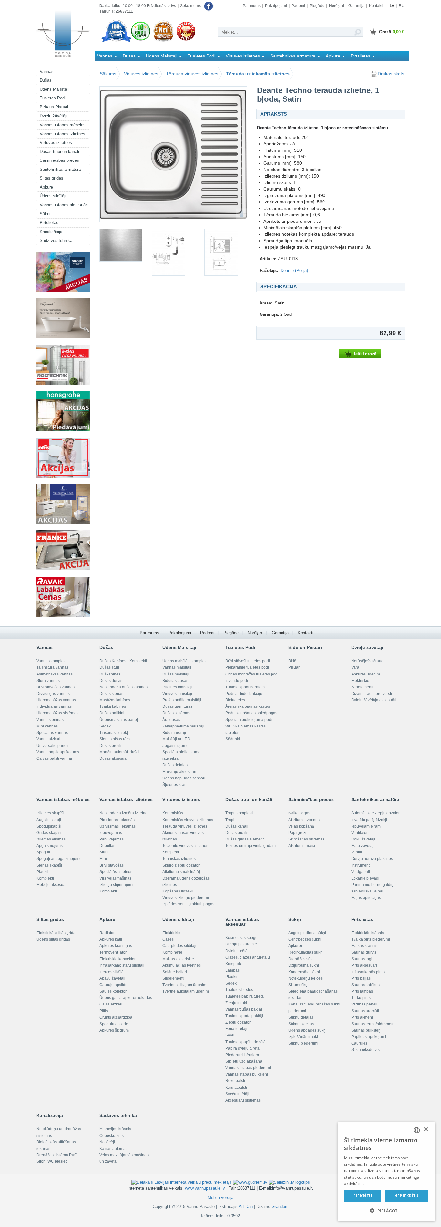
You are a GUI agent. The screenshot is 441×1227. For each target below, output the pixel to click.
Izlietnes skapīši (50, 813)
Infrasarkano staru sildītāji (121, 965)
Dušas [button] (130, 55)
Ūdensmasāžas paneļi (119, 719)
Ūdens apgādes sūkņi (307, 1030)
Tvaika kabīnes (112, 706)
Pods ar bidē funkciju (243, 693)
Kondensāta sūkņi (304, 972)
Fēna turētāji (236, 1028)
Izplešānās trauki (303, 1037)
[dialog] (386, 1171)
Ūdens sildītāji (53, 195)
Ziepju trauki (236, 1003)
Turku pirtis (361, 997)
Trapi (229, 820)
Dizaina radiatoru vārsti (371, 693)
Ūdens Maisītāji (54, 89)
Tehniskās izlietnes (179, 858)
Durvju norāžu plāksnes (372, 858)
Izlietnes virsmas (51, 839)
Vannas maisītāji (176, 667)
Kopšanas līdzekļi (177, 891)
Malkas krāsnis (364, 945)
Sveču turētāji (237, 1094)
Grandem (280, 1206)
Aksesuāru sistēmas (243, 1100)
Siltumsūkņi (298, 985)
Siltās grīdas (51, 178)
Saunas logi (361, 959)
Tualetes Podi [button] (202, 55)
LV (392, 6)
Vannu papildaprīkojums (57, 752)
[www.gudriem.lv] (250, 1182)
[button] (386, 1210)
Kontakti (376, 6)
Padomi (298, 6)
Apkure (46, 187)
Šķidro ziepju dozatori (181, 865)
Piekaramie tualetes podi (247, 667)
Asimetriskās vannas (54, 674)
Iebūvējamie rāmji (367, 826)
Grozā (391, 31)
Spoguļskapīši (48, 826)
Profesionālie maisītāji (181, 700)
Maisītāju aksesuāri (179, 771)
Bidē (292, 661)
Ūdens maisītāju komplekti (185, 661)
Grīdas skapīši (48, 832)
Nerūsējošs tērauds (368, 661)
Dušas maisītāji (175, 674)
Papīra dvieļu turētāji (243, 1048)
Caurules (359, 1043)
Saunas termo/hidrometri (373, 1024)
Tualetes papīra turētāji (245, 996)
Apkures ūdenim (365, 674)
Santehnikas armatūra (60, 169)
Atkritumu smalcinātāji (181, 872)
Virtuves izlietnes (56, 142)
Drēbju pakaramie (241, 944)
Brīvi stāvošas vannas (55, 687)
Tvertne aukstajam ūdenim (185, 991)
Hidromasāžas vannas (56, 700)
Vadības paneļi (364, 1004)
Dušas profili (110, 745)
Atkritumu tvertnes (304, 820)
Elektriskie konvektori (118, 959)
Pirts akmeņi (362, 1017)
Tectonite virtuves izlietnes (185, 845)
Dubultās (107, 845)
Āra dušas (171, 719)
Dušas (46, 80)
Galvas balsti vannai (54, 758)
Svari (229, 1035)
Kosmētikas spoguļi (242, 937)
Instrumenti (361, 865)
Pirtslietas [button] (361, 55)
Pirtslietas (49, 222)
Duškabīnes (109, 674)
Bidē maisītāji (174, 732)
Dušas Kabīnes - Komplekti (123, 661)
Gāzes (168, 939)
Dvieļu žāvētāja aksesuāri (373, 700)
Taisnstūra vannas (52, 667)
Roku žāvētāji (363, 839)
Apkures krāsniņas (115, 945)
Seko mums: (191, 6)
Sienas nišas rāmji (115, 739)
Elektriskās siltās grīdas (56, 933)
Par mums (252, 6)
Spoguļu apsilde (113, 1024)
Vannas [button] (105, 55)
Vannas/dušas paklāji (244, 1009)
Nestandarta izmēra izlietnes (124, 813)
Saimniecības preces (59, 160)
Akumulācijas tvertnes (181, 965)
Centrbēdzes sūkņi (304, 939)
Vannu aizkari (48, 739)
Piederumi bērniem (242, 1055)
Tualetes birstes (239, 989)
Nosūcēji (107, 1142)
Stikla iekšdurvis (365, 1049)
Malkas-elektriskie (178, 959)
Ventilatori (360, 832)
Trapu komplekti (239, 813)
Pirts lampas (362, 991)
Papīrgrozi (297, 832)
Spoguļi (43, 852)
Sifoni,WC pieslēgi (52, 1161)
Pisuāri (294, 667)
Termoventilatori (113, 952)
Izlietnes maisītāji (177, 687)
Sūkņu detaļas (300, 1017)
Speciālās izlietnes (115, 872)
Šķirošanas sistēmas (306, 839)
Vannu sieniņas (50, 719)
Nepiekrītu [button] (406, 1196)
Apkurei (295, 945)
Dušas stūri (109, 667)
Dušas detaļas (175, 765)
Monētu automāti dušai (119, 752)
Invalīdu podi (236, 680)
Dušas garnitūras (177, 706)
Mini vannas (47, 726)
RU (402, 6)
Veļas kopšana (301, 826)
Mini (103, 858)
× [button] (425, 1129)
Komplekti (45, 878)
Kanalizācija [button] (110, 65)
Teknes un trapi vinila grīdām (250, 845)
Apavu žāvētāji (112, 978)
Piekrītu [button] (362, 1196)
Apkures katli (110, 939)
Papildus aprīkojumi (368, 1037)
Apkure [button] (334, 55)
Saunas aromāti (365, 1011)
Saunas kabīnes (365, 985)
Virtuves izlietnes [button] (243, 55)
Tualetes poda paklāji (244, 1016)
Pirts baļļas (361, 978)
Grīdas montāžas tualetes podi (252, 674)
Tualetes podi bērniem (245, 687)
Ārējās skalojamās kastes (247, 706)
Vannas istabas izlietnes (62, 133)
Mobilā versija (220, 1197)
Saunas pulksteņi (366, 1030)
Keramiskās (172, 813)
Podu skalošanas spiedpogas (251, 713)
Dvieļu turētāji (237, 951)
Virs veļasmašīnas (115, 878)
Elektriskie (360, 680)
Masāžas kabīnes (114, 700)
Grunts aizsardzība (115, 1017)
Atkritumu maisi (301, 845)
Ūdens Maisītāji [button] (162, 55)
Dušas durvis (110, 680)
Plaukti (42, 872)
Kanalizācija (51, 231)
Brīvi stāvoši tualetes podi (247, 661)
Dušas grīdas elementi (245, 839)
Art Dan (246, 1206)
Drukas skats (391, 73)
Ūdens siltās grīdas (53, 939)
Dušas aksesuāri (114, 758)
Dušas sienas (111, 693)
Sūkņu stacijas (301, 1024)
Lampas (232, 970)
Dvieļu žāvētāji (53, 115)
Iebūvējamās (110, 832)
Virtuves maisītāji (177, 693)
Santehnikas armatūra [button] (293, 55)
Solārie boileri (174, 972)
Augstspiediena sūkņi (307, 933)
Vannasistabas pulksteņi (246, 1074)
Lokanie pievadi (365, 878)
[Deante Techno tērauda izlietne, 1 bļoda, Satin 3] (173, 252)
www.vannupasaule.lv (205, 1188)
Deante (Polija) (294, 270)
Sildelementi (362, 687)
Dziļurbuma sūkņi (303, 965)
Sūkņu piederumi (303, 1043)
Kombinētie (172, 952)
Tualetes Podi (53, 98)
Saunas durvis (363, 952)
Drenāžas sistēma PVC (56, 1155)
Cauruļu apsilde (113, 985)
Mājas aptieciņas (366, 897)
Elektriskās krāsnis (367, 933)
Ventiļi (356, 852)
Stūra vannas (48, 680)
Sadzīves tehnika (56, 240)
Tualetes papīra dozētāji (246, 1042)
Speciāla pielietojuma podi (248, 719)
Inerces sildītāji (112, 972)
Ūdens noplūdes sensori (183, 778)
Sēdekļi (106, 726)
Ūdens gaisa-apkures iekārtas (125, 997)
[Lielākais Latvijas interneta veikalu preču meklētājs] (181, 1182)
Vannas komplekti (51, 661)
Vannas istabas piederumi (248, 1068)
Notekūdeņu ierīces (305, 978)
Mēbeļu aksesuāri (52, 884)
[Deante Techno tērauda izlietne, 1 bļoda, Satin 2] (120, 245)
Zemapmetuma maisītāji (183, 726)
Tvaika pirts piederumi (370, 939)
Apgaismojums (49, 845)
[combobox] (417, 1130)
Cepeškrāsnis (111, 1135)
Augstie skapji (48, 820)
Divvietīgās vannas (53, 693)
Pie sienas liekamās (117, 820)
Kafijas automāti (113, 1148)
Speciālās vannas (52, 732)
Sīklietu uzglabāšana (243, 1061)
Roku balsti (235, 1080)
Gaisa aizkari (110, 1004)
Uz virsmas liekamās (117, 826)
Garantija (356, 6)
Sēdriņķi (232, 739)
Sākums (108, 73)
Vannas (47, 71)
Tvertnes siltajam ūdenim (184, 985)
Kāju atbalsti (236, 1087)
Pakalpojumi (276, 6)
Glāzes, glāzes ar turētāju (247, 957)
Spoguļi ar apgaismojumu (59, 858)
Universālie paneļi (52, 745)
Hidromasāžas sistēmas (57, 713)
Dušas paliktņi (111, 713)
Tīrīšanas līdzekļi (114, 732)
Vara (355, 667)
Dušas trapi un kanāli (59, 151)
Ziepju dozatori (238, 1022)
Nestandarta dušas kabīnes (123, 687)
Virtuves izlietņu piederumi (185, 897)
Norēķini (336, 6)
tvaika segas (299, 813)
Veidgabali (360, 872)
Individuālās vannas (54, 706)
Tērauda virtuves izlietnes (192, 73)
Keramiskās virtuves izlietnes (187, 820)
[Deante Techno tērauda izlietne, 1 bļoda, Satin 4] (225, 252)
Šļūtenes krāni (175, 784)
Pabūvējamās (111, 839)
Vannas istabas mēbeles (63, 124)
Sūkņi (45, 213)
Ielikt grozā (365, 353)
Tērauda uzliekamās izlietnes (258, 73)
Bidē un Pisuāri (54, 107)
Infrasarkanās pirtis (368, 972)
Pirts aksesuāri (364, 965)
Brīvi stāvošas (111, 865)
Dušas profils (236, 832)
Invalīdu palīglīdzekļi (369, 820)
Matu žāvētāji (362, 845)
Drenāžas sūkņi (302, 959)
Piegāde (317, 6)
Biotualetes (235, 700)
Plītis (103, 1011)
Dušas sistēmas (176, 713)
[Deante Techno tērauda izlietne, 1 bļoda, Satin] (173, 154)
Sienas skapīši (49, 865)
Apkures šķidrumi (114, 1030)
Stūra (104, 852)
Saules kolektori (113, 991)
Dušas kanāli (236, 826)
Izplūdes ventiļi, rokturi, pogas (188, 904)
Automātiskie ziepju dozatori (376, 813)
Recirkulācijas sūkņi (305, 952)
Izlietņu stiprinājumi (116, 884)
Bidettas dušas (175, 680)
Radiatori (107, 933)
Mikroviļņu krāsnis (115, 1129)
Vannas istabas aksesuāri (64, 204)
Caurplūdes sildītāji (179, 945)
